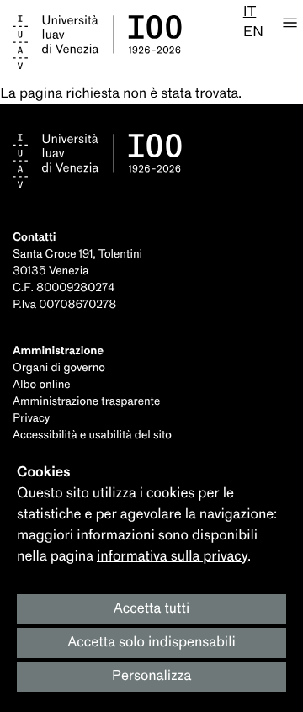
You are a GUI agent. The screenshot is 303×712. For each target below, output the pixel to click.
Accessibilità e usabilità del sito (92, 435)
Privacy (31, 418)
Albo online (42, 385)
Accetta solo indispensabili (151, 643)
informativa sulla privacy (172, 557)
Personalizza (152, 676)
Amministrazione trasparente (86, 402)
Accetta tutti (152, 609)
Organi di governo (59, 368)
